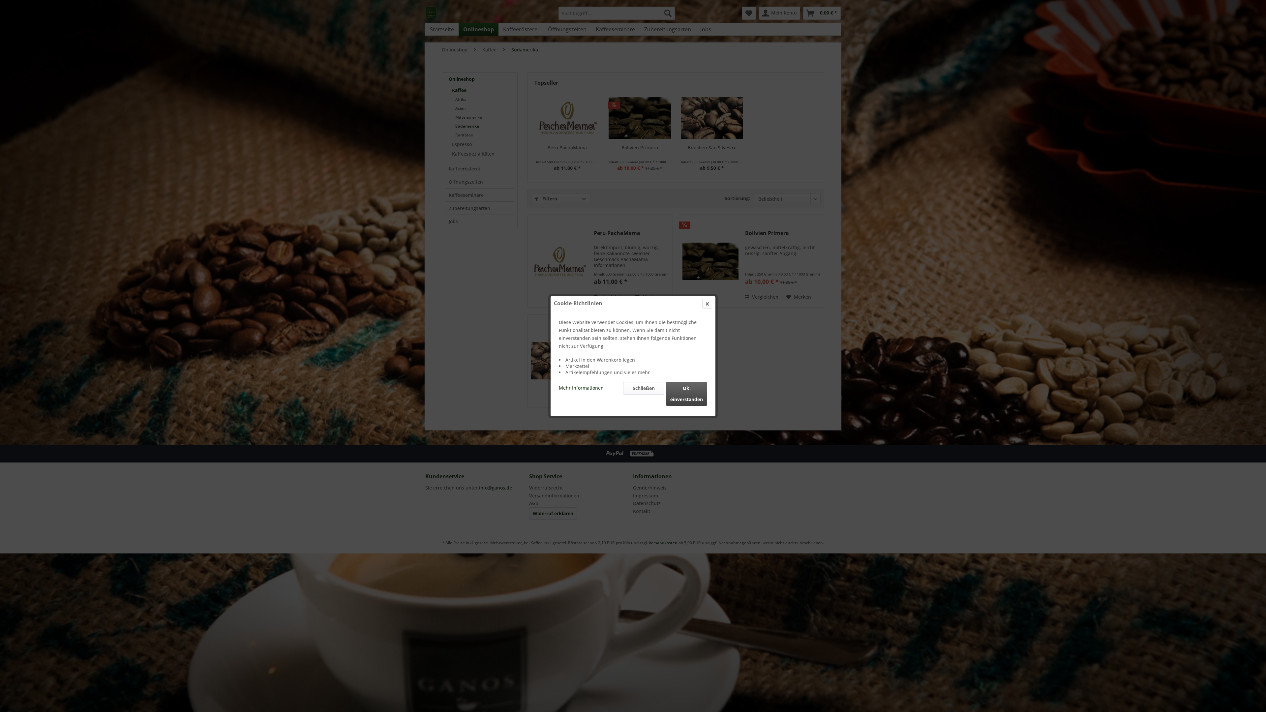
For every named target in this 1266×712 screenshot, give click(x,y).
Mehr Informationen (581, 388)
